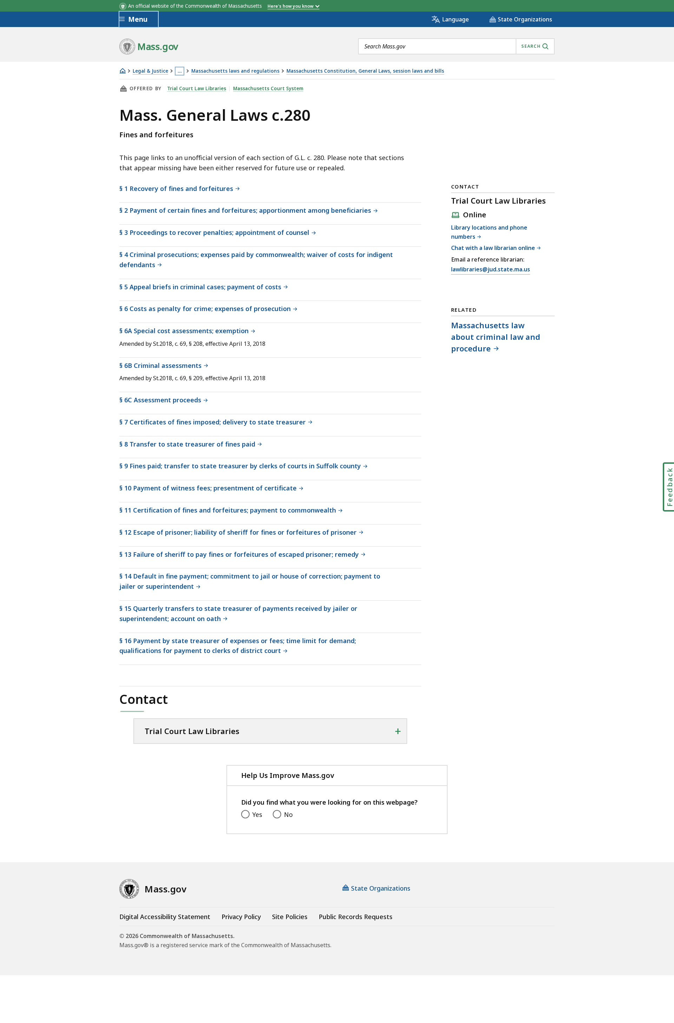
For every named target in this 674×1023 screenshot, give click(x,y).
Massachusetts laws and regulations (235, 71)
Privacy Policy (241, 916)
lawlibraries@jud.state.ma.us (490, 269)
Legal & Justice (150, 71)
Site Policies (290, 916)
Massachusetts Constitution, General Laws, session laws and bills (365, 71)
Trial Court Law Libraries (196, 88)
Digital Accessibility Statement (164, 916)
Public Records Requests (355, 916)
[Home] (122, 70)
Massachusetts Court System (268, 88)
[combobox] (456, 46)
